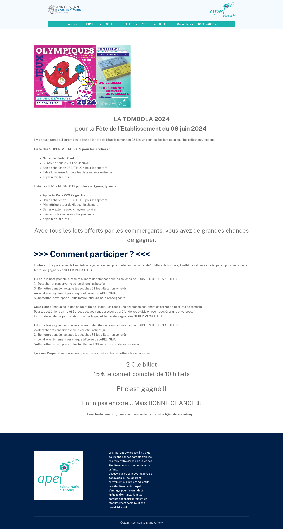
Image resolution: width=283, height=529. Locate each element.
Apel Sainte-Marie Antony (147, 522)
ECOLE (108, 24)
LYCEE (144, 24)
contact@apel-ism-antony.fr (175, 414)
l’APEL (90, 24)
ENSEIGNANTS (205, 24)
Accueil (72, 24)
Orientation (184, 24)
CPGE (162, 24)
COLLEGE (128, 24)
